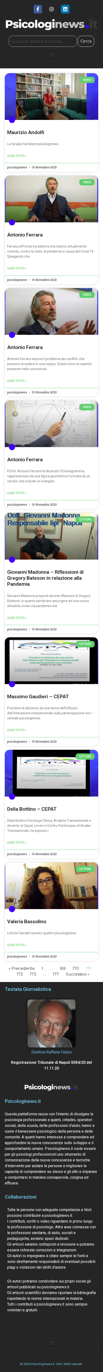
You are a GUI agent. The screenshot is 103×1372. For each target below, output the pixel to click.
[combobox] (43, 41)
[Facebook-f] (38, 9)
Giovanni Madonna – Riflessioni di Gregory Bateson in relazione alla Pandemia (45, 578)
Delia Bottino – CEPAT (32, 809)
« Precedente (22, 968)
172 (20, 974)
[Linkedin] (65, 9)
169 (63, 968)
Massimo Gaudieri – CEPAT (38, 696)
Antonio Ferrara (25, 235)
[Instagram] (51, 9)
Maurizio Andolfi (25, 132)
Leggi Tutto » (17, 156)
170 (76, 968)
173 (33, 974)
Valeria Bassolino (26, 921)
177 (56, 974)
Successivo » (77, 974)
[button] (51, 54)
